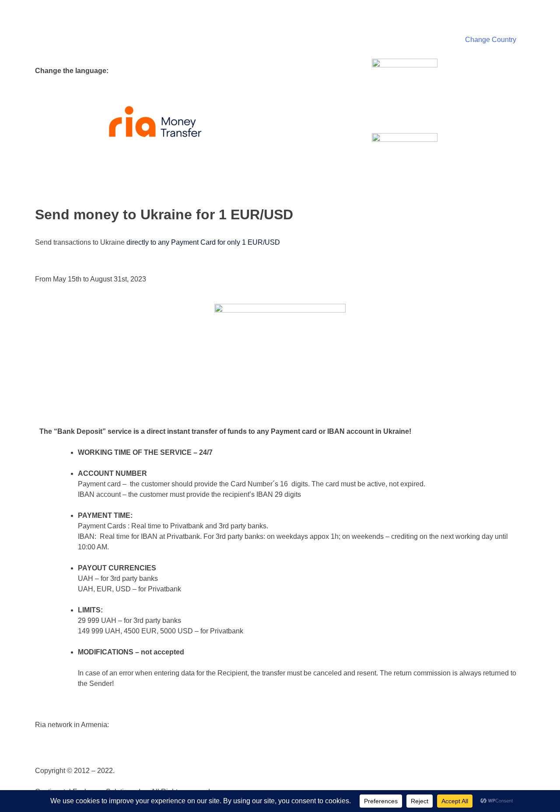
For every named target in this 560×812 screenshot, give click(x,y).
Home (541, 9)
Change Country (490, 39)
